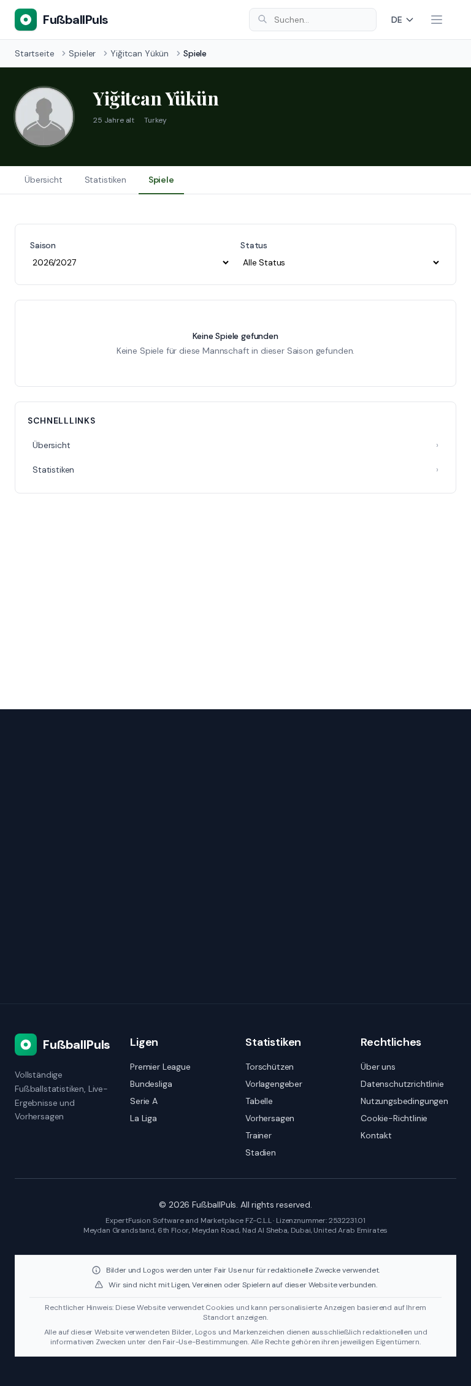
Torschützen (269, 1066)
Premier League (160, 1066)
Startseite (34, 53)
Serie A (144, 1100)
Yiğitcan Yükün (139, 53)
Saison (43, 245)
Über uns (378, 1066)
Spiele (161, 179)
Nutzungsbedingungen (404, 1100)
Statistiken (105, 179)
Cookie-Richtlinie (394, 1118)
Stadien (260, 1152)
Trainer (258, 1135)
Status (253, 245)
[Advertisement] (235, 594)
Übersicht (44, 179)
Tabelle (259, 1100)
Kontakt (376, 1135)
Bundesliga (151, 1083)
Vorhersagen (269, 1118)
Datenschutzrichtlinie (402, 1083)
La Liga (143, 1118)
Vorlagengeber (273, 1083)
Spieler (82, 53)
